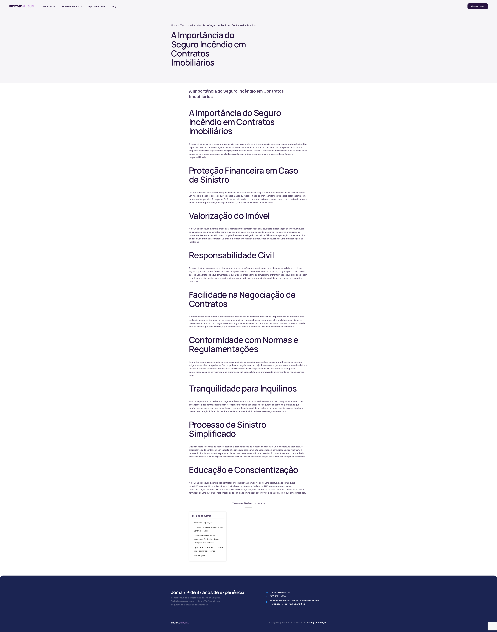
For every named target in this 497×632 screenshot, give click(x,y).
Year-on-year (199, 555)
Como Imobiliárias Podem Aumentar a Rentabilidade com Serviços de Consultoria (207, 539)
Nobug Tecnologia (316, 622)
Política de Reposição (203, 522)
